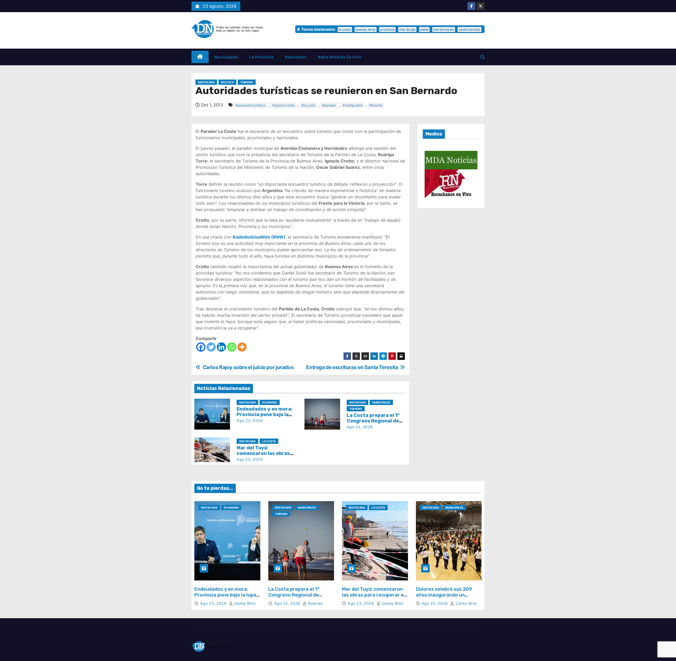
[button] (482, 57)
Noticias (315, 603)
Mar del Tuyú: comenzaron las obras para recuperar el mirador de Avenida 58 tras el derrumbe (373, 597)
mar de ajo (407, 29)
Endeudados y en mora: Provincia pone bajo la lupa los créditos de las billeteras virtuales (225, 597)
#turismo (375, 105)
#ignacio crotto (283, 105)
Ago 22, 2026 (250, 459)
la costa (345, 29)
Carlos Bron (244, 603)
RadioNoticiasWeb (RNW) (259, 237)
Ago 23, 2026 (250, 420)
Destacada (206, 82)
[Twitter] (211, 347)
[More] (242, 347)
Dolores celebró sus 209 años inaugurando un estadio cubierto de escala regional (447, 597)
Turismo (246, 82)
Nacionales (295, 57)
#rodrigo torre (352, 105)
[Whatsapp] (231, 347)
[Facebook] (200, 347)
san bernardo (443, 29)
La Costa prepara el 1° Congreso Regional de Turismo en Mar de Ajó (373, 421)
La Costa (269, 441)
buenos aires (365, 29)
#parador (329, 105)
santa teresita (469, 29)
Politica (227, 82)
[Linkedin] (221, 347)
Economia (269, 402)
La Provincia (261, 57)
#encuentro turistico (250, 105)
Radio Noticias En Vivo (339, 57)
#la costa (308, 105)
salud (424, 29)
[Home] (200, 57)
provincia (387, 29)
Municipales (226, 57)
